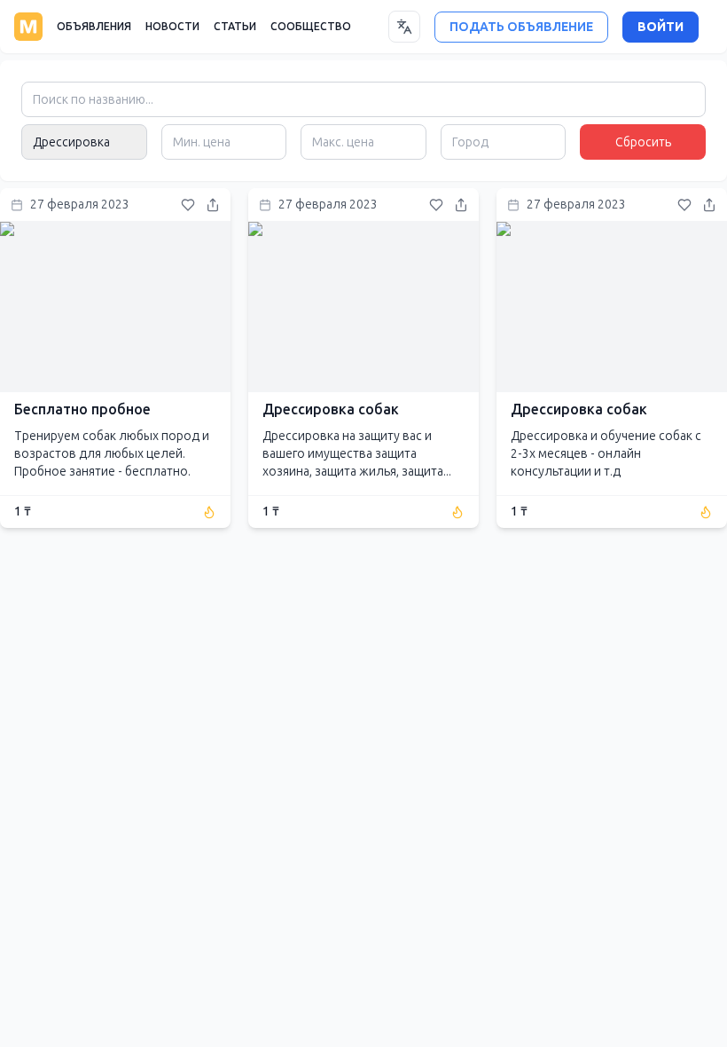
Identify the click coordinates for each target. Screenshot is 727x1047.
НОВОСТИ (172, 26)
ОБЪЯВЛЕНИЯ (94, 26)
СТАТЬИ (235, 26)
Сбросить (643, 142)
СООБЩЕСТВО (310, 26)
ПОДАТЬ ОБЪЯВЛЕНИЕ (521, 27)
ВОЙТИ (660, 27)
